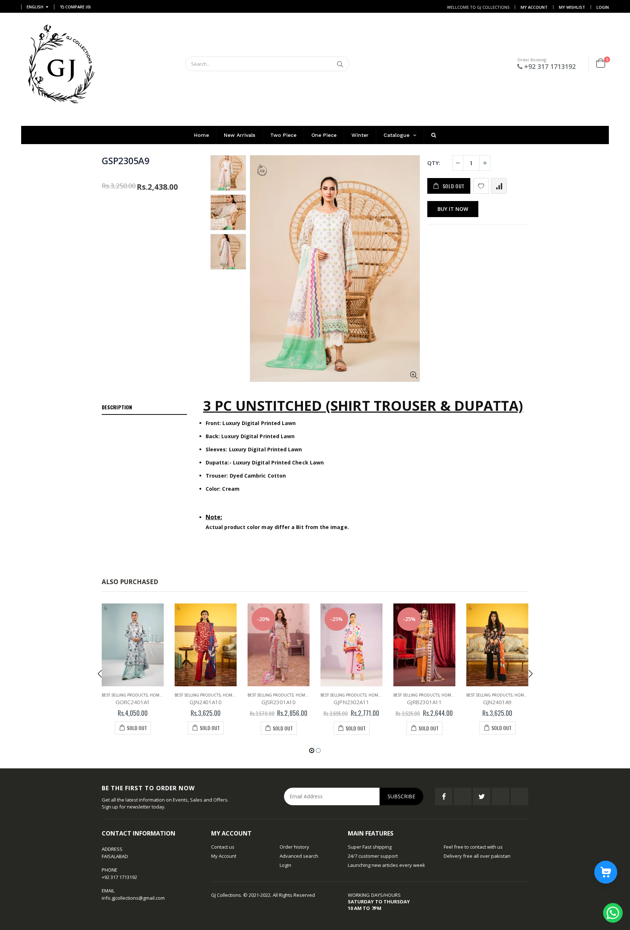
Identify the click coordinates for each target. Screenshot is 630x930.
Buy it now (453, 208)
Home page (161, 695)
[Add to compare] (499, 186)
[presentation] (99, 673)
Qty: (433, 162)
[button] (311, 750)
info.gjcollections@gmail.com (133, 898)
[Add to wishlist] (481, 186)
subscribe (401, 796)
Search (340, 64)
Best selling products (125, 695)
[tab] (144, 407)
